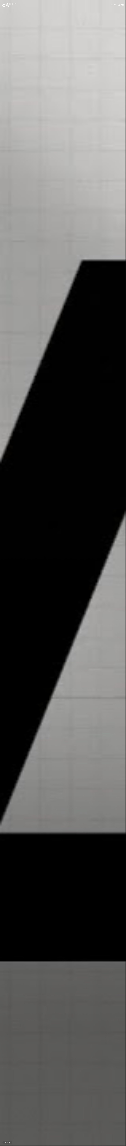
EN (115, 5)
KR (111, 5)
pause (7, 1142)
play (5, 1142)
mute (9, 1142)
